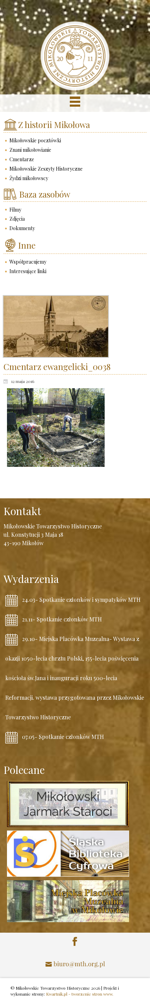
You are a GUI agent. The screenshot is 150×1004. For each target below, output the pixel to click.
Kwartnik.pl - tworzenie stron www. (79, 994)
